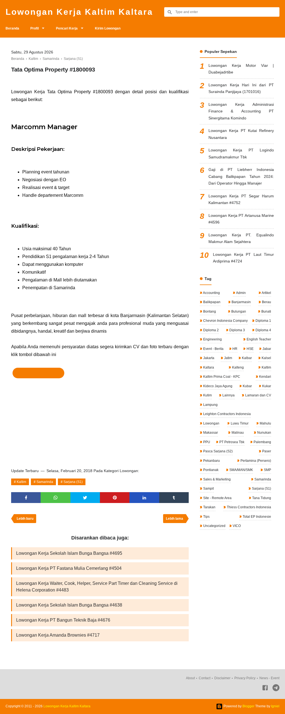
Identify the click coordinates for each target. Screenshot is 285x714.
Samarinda (44, 482)
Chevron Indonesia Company (225, 321)
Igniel (275, 706)
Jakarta (208, 358)
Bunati (266, 311)
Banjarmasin (241, 302)
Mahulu (265, 423)
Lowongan (210, 423)
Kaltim (21, 482)
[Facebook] (265, 688)
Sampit (208, 488)
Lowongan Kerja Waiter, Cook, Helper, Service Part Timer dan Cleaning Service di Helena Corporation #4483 (97, 586)
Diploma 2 (210, 330)
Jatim (227, 358)
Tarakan (208, 507)
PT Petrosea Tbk (231, 442)
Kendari (264, 377)
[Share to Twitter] (85, 497)
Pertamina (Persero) (255, 461)
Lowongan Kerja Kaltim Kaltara (79, 11)
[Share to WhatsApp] (55, 497)
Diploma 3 (237, 330)
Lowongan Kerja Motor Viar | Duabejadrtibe (241, 69)
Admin (240, 293)
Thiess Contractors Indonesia (248, 507)
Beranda (12, 28)
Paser (266, 451)
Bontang (209, 311)
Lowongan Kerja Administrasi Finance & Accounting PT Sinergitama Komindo (241, 111)
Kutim (207, 395)
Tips (206, 517)
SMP (267, 470)
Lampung (210, 405)
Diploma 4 (263, 330)
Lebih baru (25, 519)
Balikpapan (211, 302)
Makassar (210, 433)
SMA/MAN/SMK (241, 470)
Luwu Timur (239, 423)
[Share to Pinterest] (114, 497)
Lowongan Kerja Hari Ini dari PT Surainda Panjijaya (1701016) (241, 88)
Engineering (212, 339)
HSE (250, 349)
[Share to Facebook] (26, 497)
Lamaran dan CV (257, 395)
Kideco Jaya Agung (217, 386)
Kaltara (208, 367)
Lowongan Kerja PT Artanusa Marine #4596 (241, 219)
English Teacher (258, 339)
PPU (206, 442)
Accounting (211, 293)
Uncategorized (213, 526)
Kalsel (266, 358)
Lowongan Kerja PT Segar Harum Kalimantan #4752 (241, 199)
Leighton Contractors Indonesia (226, 414)
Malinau (237, 433)
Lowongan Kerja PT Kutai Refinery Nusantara (241, 134)
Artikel (266, 293)
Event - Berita (212, 349)
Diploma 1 (263, 321)
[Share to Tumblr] (174, 497)
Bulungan (238, 311)
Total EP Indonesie (256, 517)
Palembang (262, 442)
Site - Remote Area (217, 498)
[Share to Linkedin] (144, 497)
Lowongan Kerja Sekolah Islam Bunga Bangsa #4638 (69, 605)
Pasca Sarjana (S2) (217, 451)
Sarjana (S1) (73, 482)
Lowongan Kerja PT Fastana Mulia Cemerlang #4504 (69, 568)
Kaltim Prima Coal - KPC (221, 377)
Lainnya (228, 395)
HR (234, 349)
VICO (236, 526)
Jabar (266, 349)
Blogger (248, 706)
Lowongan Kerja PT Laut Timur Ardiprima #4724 (243, 258)
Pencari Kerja (67, 28)
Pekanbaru (211, 461)
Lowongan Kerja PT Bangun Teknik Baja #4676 (63, 620)
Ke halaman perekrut (38, 373)
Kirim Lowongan (108, 28)
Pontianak (210, 470)
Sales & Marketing (216, 479)
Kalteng (237, 367)
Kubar (247, 386)
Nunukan (263, 433)
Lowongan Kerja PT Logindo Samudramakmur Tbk (241, 153)
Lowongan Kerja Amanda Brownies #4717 (58, 635)
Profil (34, 28)
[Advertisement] (100, 421)
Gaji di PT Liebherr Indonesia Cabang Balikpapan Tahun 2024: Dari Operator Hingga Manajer (241, 176)
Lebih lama (174, 519)
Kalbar (246, 358)
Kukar (266, 386)
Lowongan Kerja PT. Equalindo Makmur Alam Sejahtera (241, 238)
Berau (266, 302)
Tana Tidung (261, 498)
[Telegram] (275, 688)
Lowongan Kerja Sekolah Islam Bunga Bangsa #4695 (69, 553)
